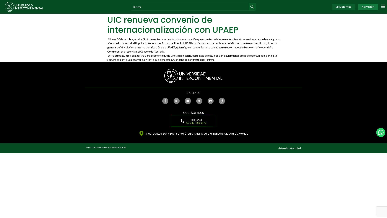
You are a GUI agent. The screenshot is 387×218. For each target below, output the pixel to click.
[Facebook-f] (165, 101)
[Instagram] (177, 101)
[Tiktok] (222, 101)
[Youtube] (188, 101)
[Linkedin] (211, 101)
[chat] (380, 132)
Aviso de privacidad (289, 148)
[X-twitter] (199, 101)
